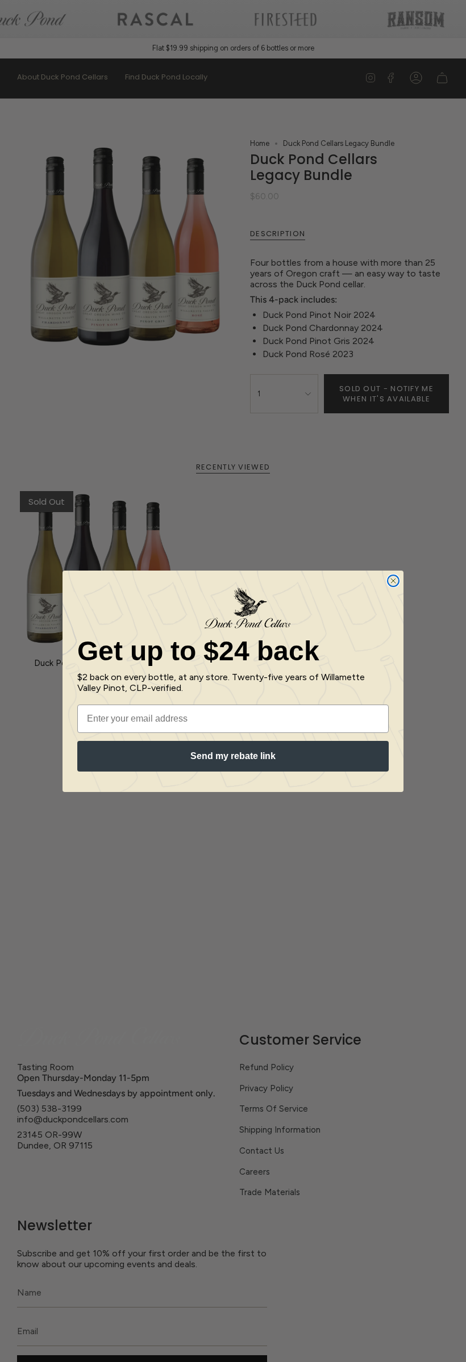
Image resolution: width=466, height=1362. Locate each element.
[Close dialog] (393, 580)
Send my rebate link (233, 756)
